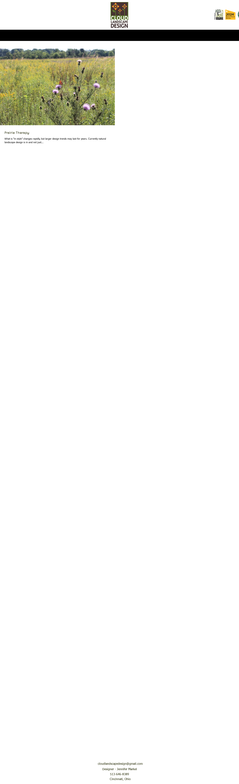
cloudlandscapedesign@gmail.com (120, 764)
